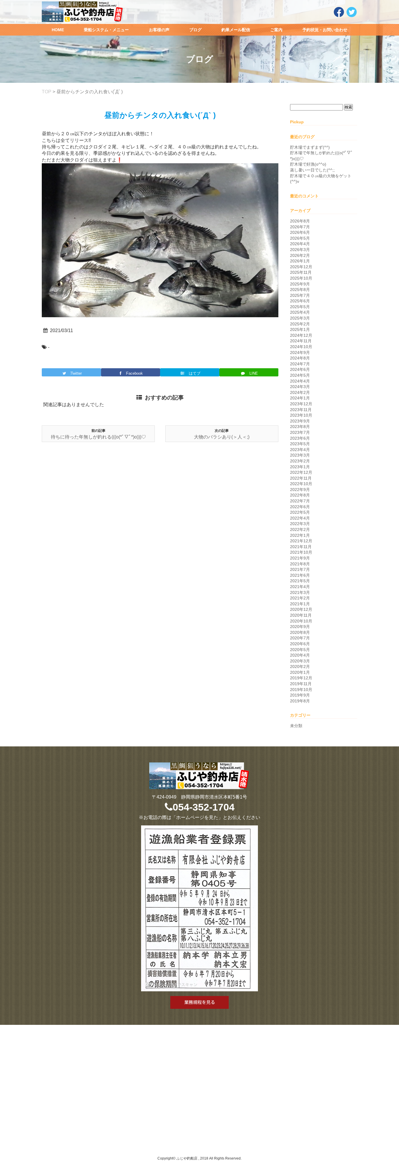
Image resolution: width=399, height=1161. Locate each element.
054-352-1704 (204, 807)
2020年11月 (301, 615)
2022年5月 (300, 512)
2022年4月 (300, 518)
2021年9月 (300, 558)
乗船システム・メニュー (106, 29)
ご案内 (276, 29)
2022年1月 (300, 535)
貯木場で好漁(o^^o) (308, 164)
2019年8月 (300, 701)
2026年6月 (300, 232)
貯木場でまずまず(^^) (310, 147)
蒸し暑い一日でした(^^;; (312, 170)
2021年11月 (301, 546)
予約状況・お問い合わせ (324, 29)
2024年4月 (300, 381)
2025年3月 (300, 318)
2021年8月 (300, 564)
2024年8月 (300, 358)
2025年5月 (300, 306)
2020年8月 (300, 632)
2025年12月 (301, 266)
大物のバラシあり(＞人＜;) (221, 436)
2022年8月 (300, 495)
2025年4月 (300, 312)
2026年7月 (300, 227)
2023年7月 (300, 432)
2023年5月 (300, 443)
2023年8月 (300, 426)
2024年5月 (300, 375)
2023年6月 (300, 438)
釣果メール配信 (235, 29)
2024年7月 (300, 364)
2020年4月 (300, 655)
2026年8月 (300, 221)
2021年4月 (300, 586)
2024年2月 (300, 392)
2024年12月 (301, 335)
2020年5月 (300, 649)
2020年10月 (301, 621)
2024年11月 (301, 341)
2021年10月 (301, 552)
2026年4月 (300, 243)
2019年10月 (301, 689)
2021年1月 (300, 603)
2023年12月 (301, 403)
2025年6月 (300, 301)
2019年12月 (301, 678)
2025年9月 (300, 284)
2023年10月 (301, 415)
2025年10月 (301, 278)
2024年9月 (300, 352)
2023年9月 (300, 421)
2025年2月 (300, 324)
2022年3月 (300, 523)
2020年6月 (300, 643)
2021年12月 (301, 541)
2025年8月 (300, 289)
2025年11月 (301, 272)
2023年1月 (300, 466)
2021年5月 (300, 580)
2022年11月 (301, 478)
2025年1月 (300, 329)
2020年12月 (301, 609)
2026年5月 (300, 238)
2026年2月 (300, 255)
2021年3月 (300, 592)
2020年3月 (300, 661)
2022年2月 (300, 529)
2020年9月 (300, 626)
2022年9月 (300, 489)
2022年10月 (301, 483)
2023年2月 (300, 461)
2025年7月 (300, 295)
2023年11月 (301, 409)
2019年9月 (300, 695)
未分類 (296, 725)
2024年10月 (301, 346)
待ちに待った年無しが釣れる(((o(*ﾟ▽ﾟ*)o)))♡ (98, 436)
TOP (46, 91)
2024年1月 (300, 398)
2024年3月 (300, 386)
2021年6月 (300, 575)
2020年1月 (300, 672)
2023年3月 (300, 455)
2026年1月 (300, 261)
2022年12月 (301, 472)
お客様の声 (159, 29)
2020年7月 (300, 638)
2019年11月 (301, 683)
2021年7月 (300, 569)
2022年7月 (300, 501)
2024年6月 (300, 369)
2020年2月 (300, 666)
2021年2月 (300, 598)
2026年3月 (300, 249)
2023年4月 (300, 449)
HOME (58, 29)
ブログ (195, 29)
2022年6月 (300, 506)
